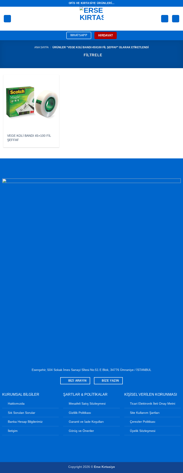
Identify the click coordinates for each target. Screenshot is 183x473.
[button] (7, 18)
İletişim (13, 431)
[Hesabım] (164, 18)
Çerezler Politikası (142, 421)
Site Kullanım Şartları (145, 412)
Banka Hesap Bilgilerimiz (25, 421)
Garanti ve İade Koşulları (86, 421)
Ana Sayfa (41, 47)
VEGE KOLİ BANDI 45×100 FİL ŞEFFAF (29, 138)
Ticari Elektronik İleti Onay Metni (152, 403)
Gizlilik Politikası (80, 412)
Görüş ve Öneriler (81, 431)
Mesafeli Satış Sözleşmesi (87, 403)
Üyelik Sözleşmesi (142, 431)
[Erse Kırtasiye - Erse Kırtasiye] (92, 19)
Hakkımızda (16, 403)
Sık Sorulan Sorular (21, 412)
